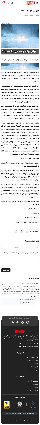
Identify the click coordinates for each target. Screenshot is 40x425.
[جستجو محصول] (12, 3)
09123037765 (24, 344)
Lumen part (29, 299)
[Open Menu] (37, 3)
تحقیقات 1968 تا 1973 (32, 218)
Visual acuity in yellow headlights (27, 222)
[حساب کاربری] (7, 3)
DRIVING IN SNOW (32, 213)
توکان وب (8, 413)
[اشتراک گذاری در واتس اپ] (21, 231)
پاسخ (3, 284)
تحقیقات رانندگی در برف (31, 209)
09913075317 (24, 346)
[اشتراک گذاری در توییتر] (16, 231)
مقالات (37, 15)
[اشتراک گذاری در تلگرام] (27, 231)
